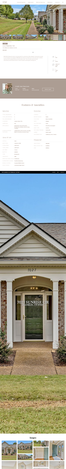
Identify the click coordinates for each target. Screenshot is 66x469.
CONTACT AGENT (48, 89)
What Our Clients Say (40, 2)
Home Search (30, 2)
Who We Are (50, 2)
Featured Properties (21, 2)
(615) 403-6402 (26, 89)
